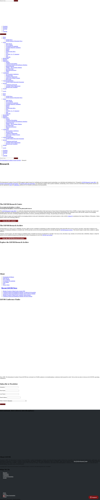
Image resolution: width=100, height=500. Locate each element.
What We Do (9, 43)
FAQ (7, 52)
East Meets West (9, 68)
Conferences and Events (11, 84)
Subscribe (8, 57)
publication (16, 185)
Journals (8, 62)
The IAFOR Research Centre (80, 461)
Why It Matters (9, 45)
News (4, 38)
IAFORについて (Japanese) (12, 54)
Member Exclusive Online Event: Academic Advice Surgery (17, 295)
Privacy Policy (6, 285)
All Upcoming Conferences (12, 74)
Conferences (6, 72)
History (7, 50)
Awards (5, 88)
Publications (6, 61)
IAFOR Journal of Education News (14, 41)
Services (5, 83)
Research (5, 59)
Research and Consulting (11, 87)
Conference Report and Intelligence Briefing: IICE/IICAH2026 (17, 296)
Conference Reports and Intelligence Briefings (16, 65)
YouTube (5, 29)
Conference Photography (11, 76)
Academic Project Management (13, 86)
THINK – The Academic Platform (14, 67)
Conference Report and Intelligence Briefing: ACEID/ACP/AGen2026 (19, 292)
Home (4, 37)
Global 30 (70, 216)
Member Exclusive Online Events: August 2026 (14, 291)
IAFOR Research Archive (67, 230)
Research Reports (10, 66)
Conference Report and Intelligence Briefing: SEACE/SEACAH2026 (19, 293)
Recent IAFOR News (9, 288)
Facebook (5, 26)
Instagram (5, 27)
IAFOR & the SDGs (10, 51)
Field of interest (3, 400)
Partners (8, 49)
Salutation (2, 387)
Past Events (8, 79)
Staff (7, 55)
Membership (6, 58)
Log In (4, 91)
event (10, 185)
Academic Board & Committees (13, 47)
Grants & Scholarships (8, 80)
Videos (7, 71)
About (4, 42)
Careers (4, 494)
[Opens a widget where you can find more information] (93, 497)
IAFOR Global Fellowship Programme (15, 82)
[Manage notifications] (4, 496)
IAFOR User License (47, 235)
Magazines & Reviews (11, 70)
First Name (2, 390)
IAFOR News (9, 39)
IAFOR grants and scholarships (27, 183)
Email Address (3, 397)
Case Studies (6, 282)
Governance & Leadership (12, 46)
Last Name (2, 394)
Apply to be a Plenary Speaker (13, 78)
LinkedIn (5, 31)
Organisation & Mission (8, 277)
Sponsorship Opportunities (9, 495)
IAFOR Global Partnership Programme (9, 183)
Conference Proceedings (11, 63)
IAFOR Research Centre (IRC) (89, 182)
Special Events (9, 75)
